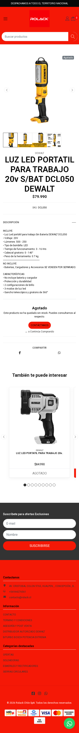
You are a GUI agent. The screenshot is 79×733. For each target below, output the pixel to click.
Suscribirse (40, 546)
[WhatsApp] (46, 693)
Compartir (39, 347)
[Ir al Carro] (73, 19)
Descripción (11, 222)
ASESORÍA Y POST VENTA (17, 626)
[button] (25, 485)
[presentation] (7, 90)
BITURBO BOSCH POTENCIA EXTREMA (24, 637)
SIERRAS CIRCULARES (15, 671)
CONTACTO (9, 614)
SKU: (34, 207)
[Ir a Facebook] (33, 693)
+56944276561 (17, 591)
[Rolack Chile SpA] (39, 18)
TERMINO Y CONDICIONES (17, 620)
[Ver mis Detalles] (67, 19)
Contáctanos (39, 325)
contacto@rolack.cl (20, 597)
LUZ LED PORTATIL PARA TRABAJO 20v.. (39, 453)
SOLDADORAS (11, 660)
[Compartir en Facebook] (20, 353)
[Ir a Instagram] (39, 693)
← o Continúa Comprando (39, 331)
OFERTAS (8, 654)
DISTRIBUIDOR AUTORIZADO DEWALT (24, 631)
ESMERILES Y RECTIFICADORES (20, 666)
